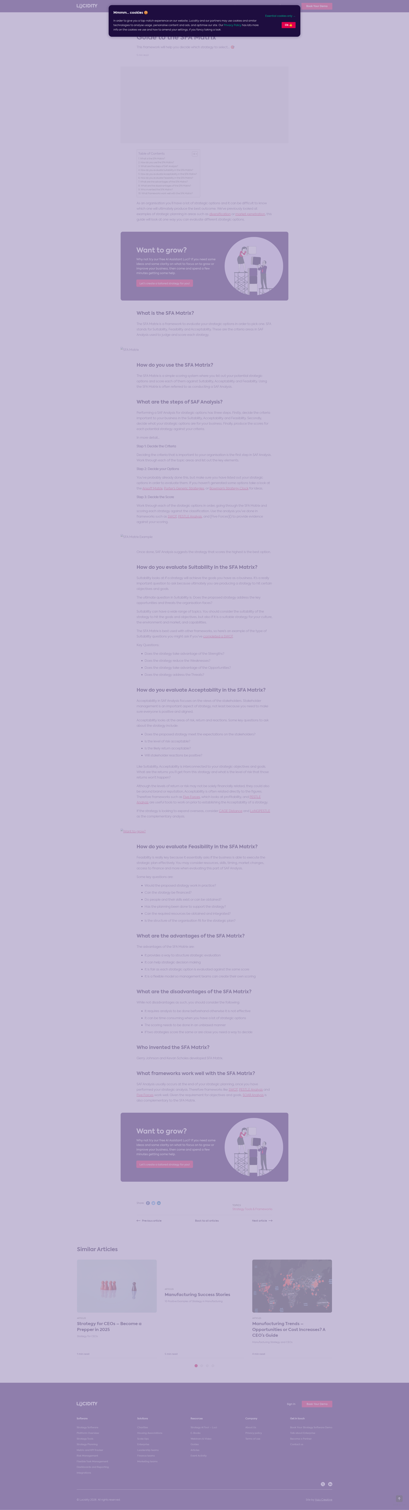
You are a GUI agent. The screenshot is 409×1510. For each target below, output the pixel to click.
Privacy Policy (232, 25)
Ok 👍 (288, 25)
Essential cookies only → (280, 16)
